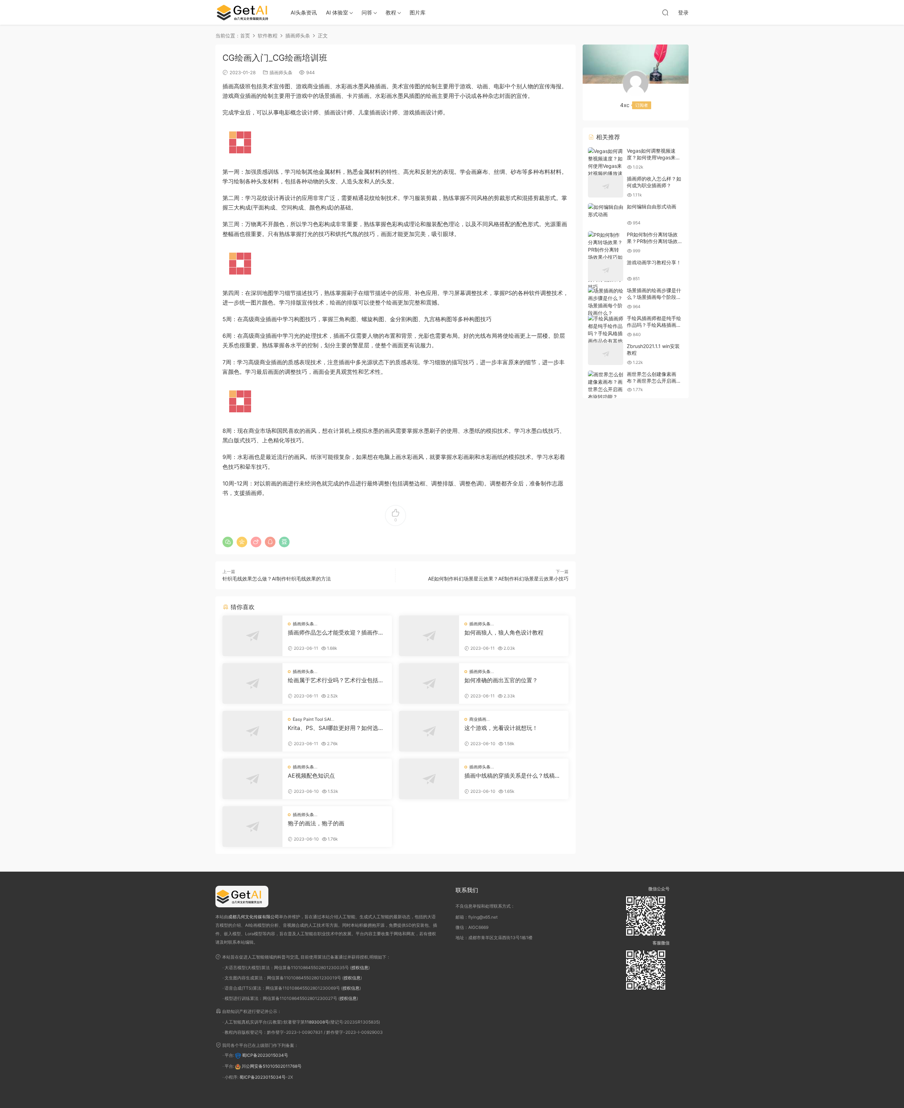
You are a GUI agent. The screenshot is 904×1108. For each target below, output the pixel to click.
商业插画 (477, 719)
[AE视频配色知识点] (252, 779)
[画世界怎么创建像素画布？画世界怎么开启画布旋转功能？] (605, 385)
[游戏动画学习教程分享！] (605, 270)
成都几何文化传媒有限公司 (253, 916)
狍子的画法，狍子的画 (316, 823)
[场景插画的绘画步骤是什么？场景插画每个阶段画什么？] (605, 302)
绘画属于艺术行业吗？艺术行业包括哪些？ (336, 680)
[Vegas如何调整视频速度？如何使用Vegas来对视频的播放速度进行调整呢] (605, 165)
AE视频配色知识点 (311, 775)
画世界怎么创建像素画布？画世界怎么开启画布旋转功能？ (654, 381)
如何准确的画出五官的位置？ (501, 680)
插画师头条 (280, 72)
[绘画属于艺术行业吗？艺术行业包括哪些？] (252, 683)
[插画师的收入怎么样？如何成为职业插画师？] (605, 186)
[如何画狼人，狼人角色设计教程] (429, 635)
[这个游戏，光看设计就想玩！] (429, 731)
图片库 (418, 12)
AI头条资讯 (304, 12)
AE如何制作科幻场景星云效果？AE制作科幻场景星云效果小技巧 (498, 579)
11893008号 (317, 1022)
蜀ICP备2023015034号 (265, 1055)
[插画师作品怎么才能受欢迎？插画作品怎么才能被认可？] (252, 635)
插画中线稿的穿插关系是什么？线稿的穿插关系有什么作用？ (512, 775)
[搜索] (665, 12)
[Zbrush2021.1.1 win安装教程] (605, 354)
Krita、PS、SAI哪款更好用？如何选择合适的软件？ (336, 727)
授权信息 (359, 967)
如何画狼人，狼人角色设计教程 (503, 632)
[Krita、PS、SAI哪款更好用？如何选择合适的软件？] (252, 731)
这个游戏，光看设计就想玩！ (501, 727)
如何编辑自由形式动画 (651, 207)
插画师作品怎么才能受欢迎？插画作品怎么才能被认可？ (336, 632)
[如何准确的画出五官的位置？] (429, 683)
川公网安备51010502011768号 (272, 1066)
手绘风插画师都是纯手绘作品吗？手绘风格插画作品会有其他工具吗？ (654, 325)
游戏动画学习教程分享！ (654, 262)
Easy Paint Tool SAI (312, 719)
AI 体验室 (337, 12)
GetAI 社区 (245, 12)
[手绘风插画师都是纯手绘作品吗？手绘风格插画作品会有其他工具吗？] (605, 333)
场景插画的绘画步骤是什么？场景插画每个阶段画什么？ (654, 297)
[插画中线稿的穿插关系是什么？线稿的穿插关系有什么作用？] (429, 779)
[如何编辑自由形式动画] (605, 210)
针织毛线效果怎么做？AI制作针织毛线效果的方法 (276, 579)
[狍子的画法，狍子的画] (252, 826)
